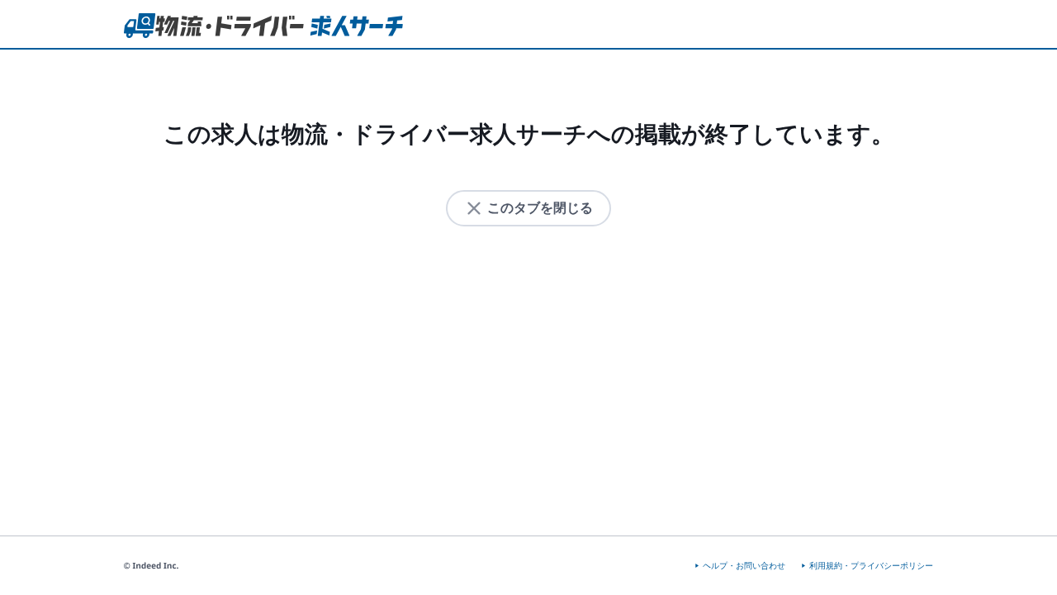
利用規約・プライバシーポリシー (871, 565)
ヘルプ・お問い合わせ (744, 565)
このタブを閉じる (540, 208)
